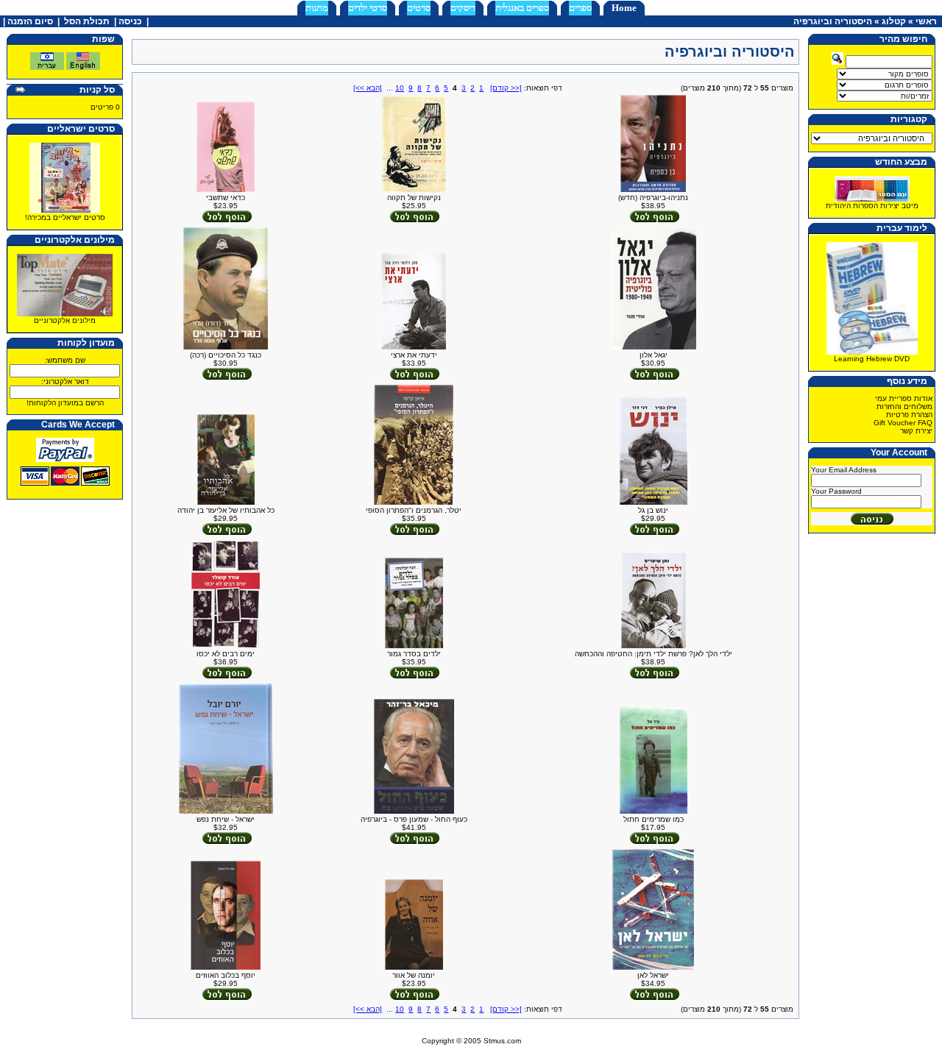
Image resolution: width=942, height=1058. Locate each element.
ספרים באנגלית (522, 7)
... (389, 88)
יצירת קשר (916, 431)
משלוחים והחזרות (904, 406)
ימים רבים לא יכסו (225, 654)
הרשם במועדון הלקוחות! (65, 403)
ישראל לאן (653, 975)
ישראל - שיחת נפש (225, 819)
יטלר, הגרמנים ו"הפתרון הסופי (413, 510)
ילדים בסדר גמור (414, 654)
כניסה (130, 21)
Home (624, 7)
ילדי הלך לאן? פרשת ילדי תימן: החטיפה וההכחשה (653, 654)
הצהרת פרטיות (909, 415)
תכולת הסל (87, 21)
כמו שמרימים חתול (653, 819)
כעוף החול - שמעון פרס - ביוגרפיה (414, 819)
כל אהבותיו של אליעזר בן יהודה (226, 510)
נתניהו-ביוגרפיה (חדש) (653, 198)
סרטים (419, 7)
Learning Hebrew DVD (872, 359)
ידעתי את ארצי (414, 355)
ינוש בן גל (653, 510)
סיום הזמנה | (27, 21)
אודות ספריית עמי (903, 398)
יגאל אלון (653, 355)
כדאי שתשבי (225, 198)
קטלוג (894, 21)
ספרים (580, 7)
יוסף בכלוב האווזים (225, 975)
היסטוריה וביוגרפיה (832, 21)
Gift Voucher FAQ (903, 423)
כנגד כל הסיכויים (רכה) (225, 355)
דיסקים (462, 7)
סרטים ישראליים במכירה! (65, 217)
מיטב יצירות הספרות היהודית (872, 206)
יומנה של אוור (413, 975)
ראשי (926, 21)
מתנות (316, 7)
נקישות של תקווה (414, 198)
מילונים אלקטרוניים (65, 320)
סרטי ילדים (367, 7)
